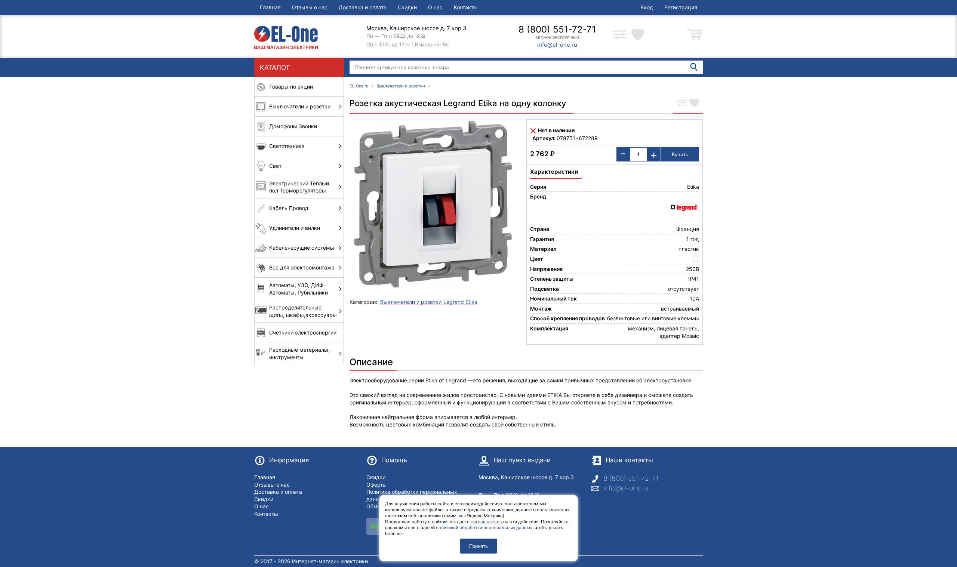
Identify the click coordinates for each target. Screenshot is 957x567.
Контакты (466, 7)
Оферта (376, 484)
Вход (646, 7)
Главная (270, 7)
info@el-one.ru (625, 488)
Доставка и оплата (363, 7)
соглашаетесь (486, 521)
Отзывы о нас (309, 7)
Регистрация (680, 7)
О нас (435, 7)
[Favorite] (694, 103)
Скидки (407, 7)
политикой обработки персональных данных (484, 527)
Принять (478, 546)
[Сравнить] (681, 103)
